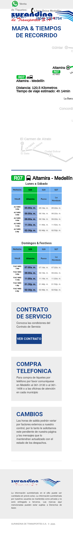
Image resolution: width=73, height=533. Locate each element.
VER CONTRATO (29, 339)
